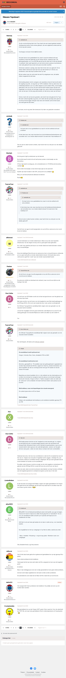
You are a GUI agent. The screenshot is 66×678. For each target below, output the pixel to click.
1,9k (10, 596)
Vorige (7, 29)
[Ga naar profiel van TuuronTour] (9, 190)
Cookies (43, 672)
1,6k (10, 198)
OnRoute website (39, 342)
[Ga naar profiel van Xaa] (9, 417)
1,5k (10, 49)
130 (10, 130)
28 (10, 307)
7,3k (10, 280)
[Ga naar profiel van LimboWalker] (9, 486)
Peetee (9, 266)
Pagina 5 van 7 (42, 29)
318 (10, 518)
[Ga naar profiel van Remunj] (9, 41)
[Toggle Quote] (19, 39)
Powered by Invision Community (33, 675)
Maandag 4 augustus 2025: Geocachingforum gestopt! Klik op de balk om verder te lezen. (33, 11)
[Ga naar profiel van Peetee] (9, 272)
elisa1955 (9, 504)
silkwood (9, 237)
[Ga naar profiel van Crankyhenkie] (9, 611)
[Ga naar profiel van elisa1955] (9, 509)
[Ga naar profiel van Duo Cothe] (9, 299)
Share (49, 22)
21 (10, 494)
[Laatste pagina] (35, 30)
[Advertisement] (33, 657)
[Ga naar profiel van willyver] (9, 557)
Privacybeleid (30, 672)
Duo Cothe (9, 293)
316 (10, 620)
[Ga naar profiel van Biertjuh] (9, 158)
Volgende (30, 29)
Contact (37, 672)
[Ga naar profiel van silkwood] (9, 243)
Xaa (9, 411)
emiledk (9, 116)
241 (10, 251)
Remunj (9, 36)
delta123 (9, 582)
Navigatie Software (21, 23)
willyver (9, 551)
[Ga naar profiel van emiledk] (9, 121)
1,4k (10, 167)
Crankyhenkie (9, 606)
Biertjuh (9, 153)
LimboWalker (9, 480)
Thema (22, 672)
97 (10, 565)
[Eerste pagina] (3, 30)
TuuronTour (9, 184)
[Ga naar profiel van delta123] (4, 22)
